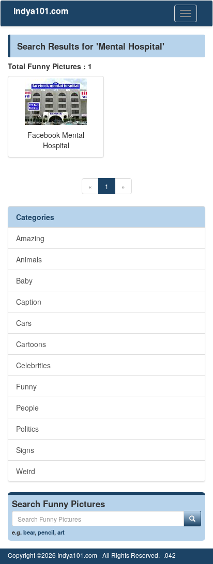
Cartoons (31, 344)
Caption (28, 301)
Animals (29, 259)
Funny (26, 386)
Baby (24, 280)
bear (29, 532)
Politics (27, 429)
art (61, 532)
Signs (25, 450)
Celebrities (33, 365)
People (27, 407)
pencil (46, 532)
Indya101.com (40, 11)
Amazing (30, 238)
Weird (25, 471)
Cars (24, 323)
